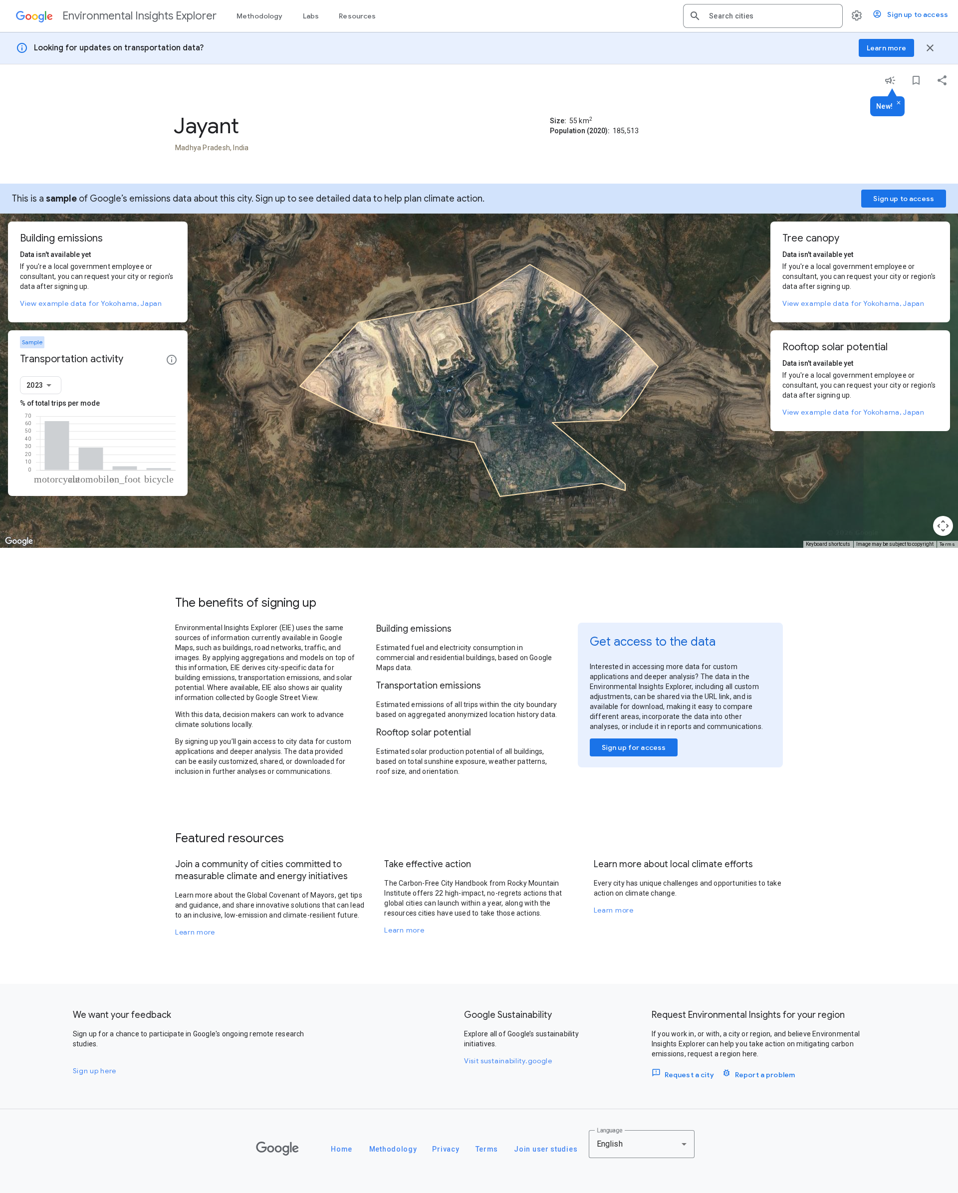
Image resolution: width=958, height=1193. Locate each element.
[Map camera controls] (943, 526)
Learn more (195, 932)
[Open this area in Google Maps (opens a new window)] (18, 541)
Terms (948, 544)
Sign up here (94, 1070)
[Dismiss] (899, 103)
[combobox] (772, 16)
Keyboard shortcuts (828, 544)
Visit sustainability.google (508, 1060)
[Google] (277, 1149)
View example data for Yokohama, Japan (91, 303)
